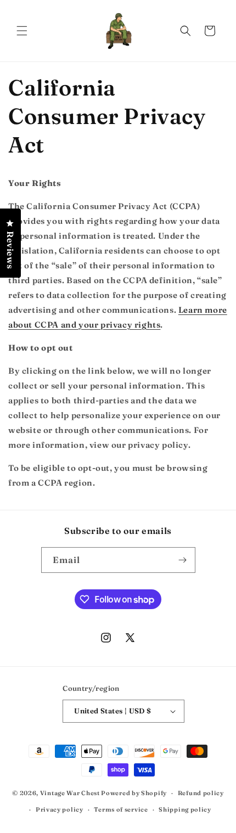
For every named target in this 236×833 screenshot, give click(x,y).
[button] (22, 31)
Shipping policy (185, 809)
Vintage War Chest (70, 793)
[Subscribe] (183, 560)
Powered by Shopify (134, 793)
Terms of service (121, 809)
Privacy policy (59, 809)
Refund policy (201, 793)
